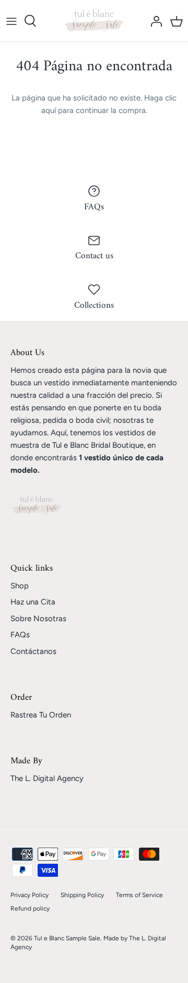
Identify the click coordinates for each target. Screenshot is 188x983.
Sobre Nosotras (38, 618)
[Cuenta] (153, 20)
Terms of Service (139, 895)
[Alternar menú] (11, 20)
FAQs (20, 634)
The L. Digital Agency (47, 778)
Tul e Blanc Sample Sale (67, 938)
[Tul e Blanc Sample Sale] (94, 20)
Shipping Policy (82, 895)
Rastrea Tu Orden (40, 715)
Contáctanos (33, 651)
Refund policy (30, 908)
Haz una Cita (32, 602)
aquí (48, 110)
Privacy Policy (29, 895)
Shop (19, 585)
